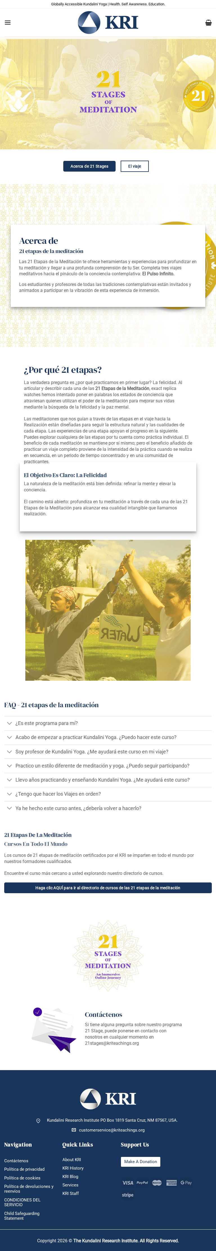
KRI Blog (70, 1176)
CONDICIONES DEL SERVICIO (22, 1202)
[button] (7, 22)
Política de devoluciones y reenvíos (28, 1189)
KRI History (73, 1168)
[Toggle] (9, 724)
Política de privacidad (24, 1169)
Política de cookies (22, 1178)
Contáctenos (16, 1161)
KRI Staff (70, 1193)
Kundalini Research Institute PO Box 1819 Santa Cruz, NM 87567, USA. (112, 1120)
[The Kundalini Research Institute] (108, 22)
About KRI (71, 1159)
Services (70, 1185)
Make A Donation (140, 1161)
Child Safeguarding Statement (21, 1216)
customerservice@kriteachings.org (112, 1130)
